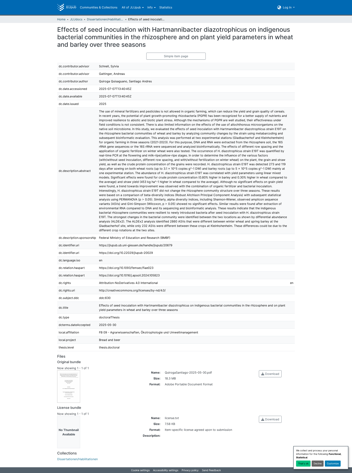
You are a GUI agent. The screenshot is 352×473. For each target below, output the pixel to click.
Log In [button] (287, 7)
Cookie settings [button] (140, 470)
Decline (318, 463)
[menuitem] (132, 7)
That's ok (303, 463)
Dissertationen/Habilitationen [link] (105, 19)
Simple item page (176, 56)
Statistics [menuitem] (165, 7)
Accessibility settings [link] (165, 470)
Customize (333, 463)
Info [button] (150, 7)
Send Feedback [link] (211, 470)
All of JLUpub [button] (131, 7)
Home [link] (61, 19)
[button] (66, 7)
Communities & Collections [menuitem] (98, 7)
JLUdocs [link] (76, 19)
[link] (270, 373)
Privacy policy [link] (190, 470)
